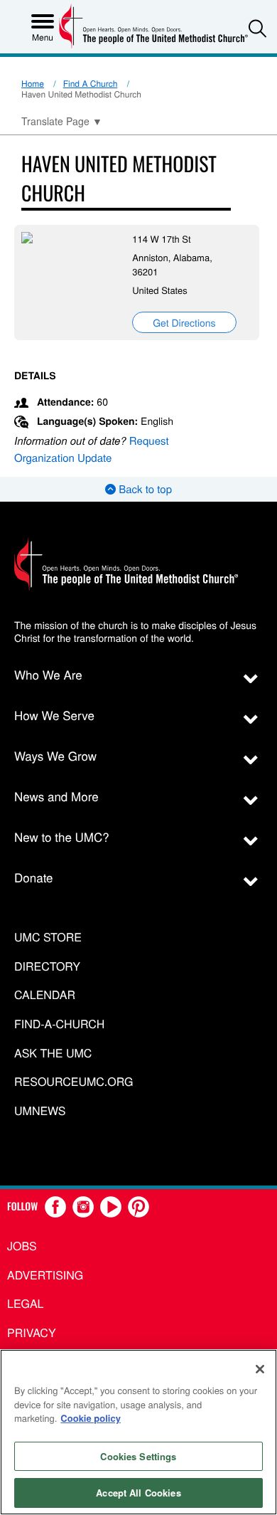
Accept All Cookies (138, 1492)
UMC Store (48, 937)
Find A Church (90, 84)
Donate (33, 877)
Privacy (31, 1332)
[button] (257, 28)
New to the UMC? (61, 836)
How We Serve (54, 715)
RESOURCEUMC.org (74, 1082)
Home (32, 84)
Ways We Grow (55, 755)
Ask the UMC (53, 1053)
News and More (56, 796)
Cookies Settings (138, 1456)
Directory (47, 966)
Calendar (44, 995)
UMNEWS (39, 1111)
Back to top (144, 489)
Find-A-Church (59, 1024)
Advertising (45, 1275)
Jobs (22, 1245)
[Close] (260, 1369)
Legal (25, 1303)
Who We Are (48, 674)
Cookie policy (90, 1418)
